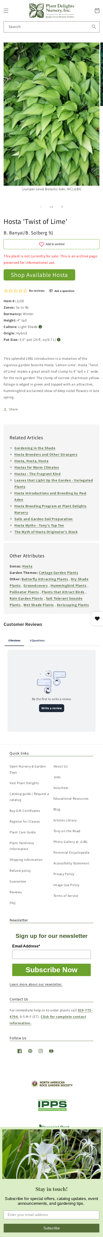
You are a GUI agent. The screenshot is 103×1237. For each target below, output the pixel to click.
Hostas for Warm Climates (36, 467)
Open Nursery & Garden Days (28, 769)
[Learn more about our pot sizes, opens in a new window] (59, 340)
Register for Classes (25, 821)
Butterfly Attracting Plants (45, 579)
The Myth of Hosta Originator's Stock (46, 531)
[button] (6, 10)
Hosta (27, 566)
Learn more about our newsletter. (36, 984)
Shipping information (26, 859)
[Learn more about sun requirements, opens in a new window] (40, 327)
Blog (56, 809)
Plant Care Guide (23, 832)
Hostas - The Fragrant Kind (37, 473)
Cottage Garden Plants (58, 572)
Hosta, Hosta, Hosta (31, 461)
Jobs (57, 777)
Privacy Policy (63, 874)
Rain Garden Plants (26, 598)
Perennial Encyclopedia (71, 852)
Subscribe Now (51, 970)
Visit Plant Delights (24, 783)
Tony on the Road (67, 831)
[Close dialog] (99, 1131)
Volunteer (61, 788)
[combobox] (51, 26)
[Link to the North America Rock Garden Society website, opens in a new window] (52, 1086)
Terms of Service (66, 895)
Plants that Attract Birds (63, 592)
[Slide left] (41, 206)
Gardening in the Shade (34, 448)
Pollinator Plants (24, 592)
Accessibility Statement (71, 863)
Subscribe (51, 1228)
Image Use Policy (66, 885)
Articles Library (65, 820)
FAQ (13, 903)
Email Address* (26, 946)
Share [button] (13, 409)
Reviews (16, 892)
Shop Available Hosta (39, 275)
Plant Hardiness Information (22, 846)
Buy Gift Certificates (25, 811)
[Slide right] (62, 206)
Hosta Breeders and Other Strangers (45, 454)
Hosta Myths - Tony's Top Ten (39, 525)
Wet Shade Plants (38, 605)
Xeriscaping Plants (73, 605)
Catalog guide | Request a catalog (29, 797)
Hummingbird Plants (68, 585)
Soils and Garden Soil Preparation (43, 519)
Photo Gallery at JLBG (70, 842)
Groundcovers (35, 585)
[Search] (94, 26)
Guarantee (18, 881)
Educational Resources (71, 798)
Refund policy (20, 870)
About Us (60, 766)
